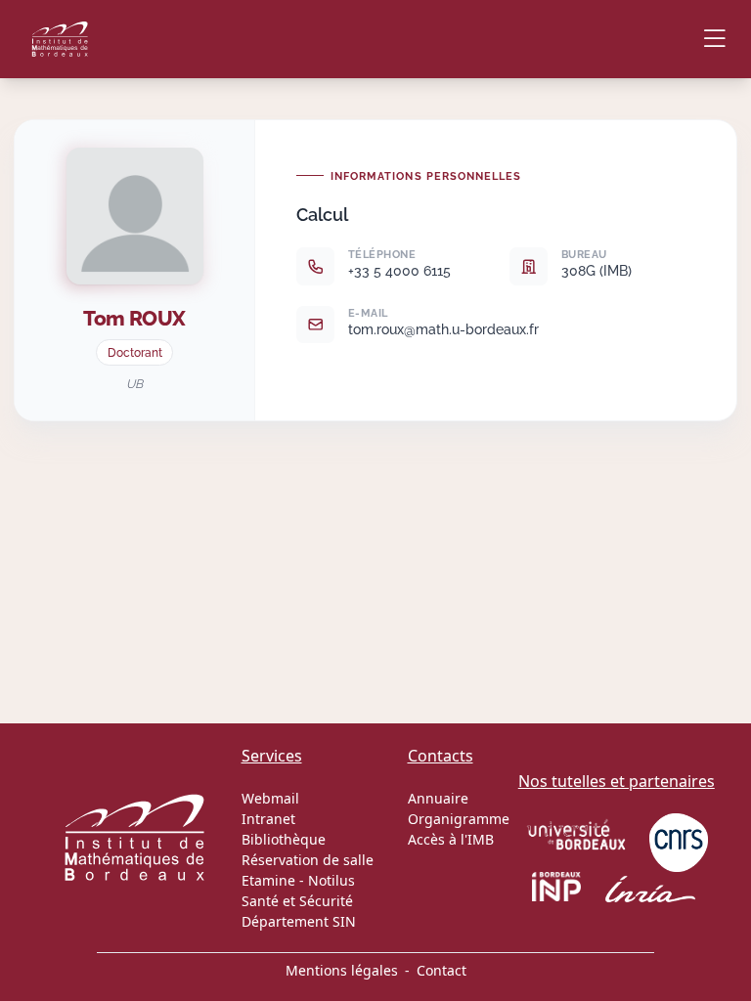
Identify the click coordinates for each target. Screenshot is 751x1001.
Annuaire (438, 798)
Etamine (268, 880)
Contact (441, 970)
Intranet (268, 818)
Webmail (270, 798)
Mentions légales (342, 970)
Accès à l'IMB (451, 839)
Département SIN (299, 921)
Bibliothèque (284, 839)
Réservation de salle (308, 859)
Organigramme (458, 818)
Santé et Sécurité (297, 901)
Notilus (331, 880)
